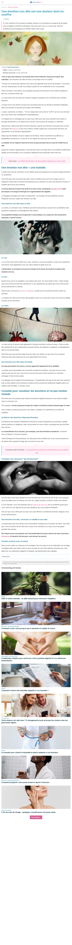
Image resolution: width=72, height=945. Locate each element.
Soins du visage (6, 810)
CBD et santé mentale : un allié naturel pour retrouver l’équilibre (28, 598)
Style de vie (5, 718)
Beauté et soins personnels (10, 626)
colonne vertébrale (26, 291)
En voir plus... (36, 817)
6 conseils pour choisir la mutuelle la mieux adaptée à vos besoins (29, 752)
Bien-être (4, 7)
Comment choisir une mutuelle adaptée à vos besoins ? (25, 690)
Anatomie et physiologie (9, 656)
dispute (15, 129)
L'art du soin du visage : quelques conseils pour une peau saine (28, 812)
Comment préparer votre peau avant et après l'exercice (25, 782)
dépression (57, 189)
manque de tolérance (39, 505)
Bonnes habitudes (13, 7)
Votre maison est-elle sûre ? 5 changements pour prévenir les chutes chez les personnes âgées (34, 721)
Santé (3, 596)
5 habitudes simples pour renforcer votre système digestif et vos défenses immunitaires (33, 659)
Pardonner (5, 536)
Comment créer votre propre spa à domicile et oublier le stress (28, 628)
